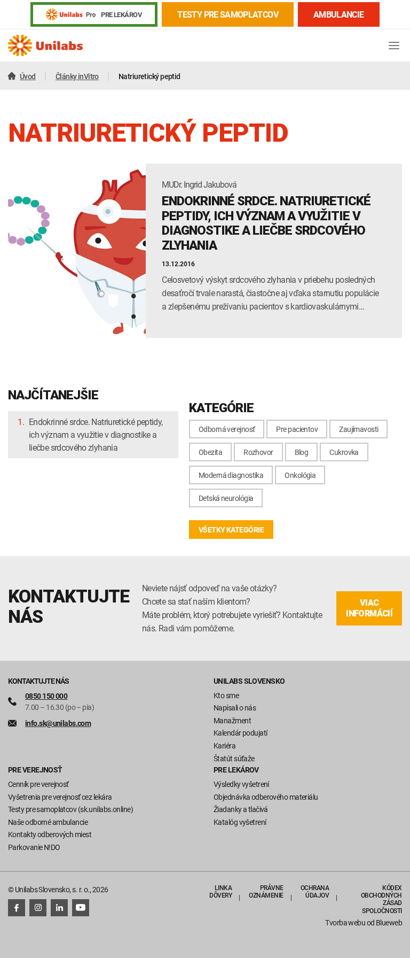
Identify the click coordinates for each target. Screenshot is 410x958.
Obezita (210, 452)
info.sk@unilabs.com (58, 723)
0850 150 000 (46, 696)
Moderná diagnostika (231, 475)
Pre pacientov (297, 429)
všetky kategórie (231, 529)
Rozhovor (258, 452)
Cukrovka (344, 452)
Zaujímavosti (358, 429)
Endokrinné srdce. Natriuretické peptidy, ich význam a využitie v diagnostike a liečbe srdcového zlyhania (95, 434)
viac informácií (369, 608)
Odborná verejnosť (227, 429)
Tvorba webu (345, 922)
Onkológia (300, 475)
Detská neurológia (226, 498)
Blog (302, 452)
